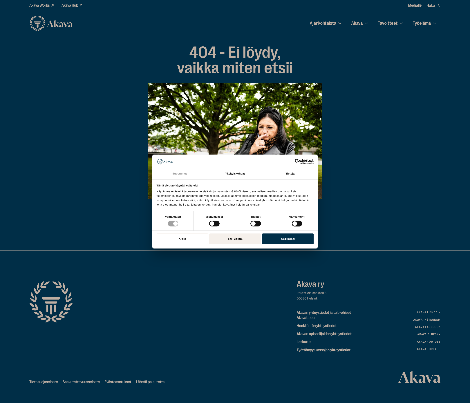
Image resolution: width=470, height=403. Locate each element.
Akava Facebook (428, 327)
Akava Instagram (427, 319)
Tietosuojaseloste (43, 382)
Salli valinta (235, 238)
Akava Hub (70, 5)
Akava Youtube (429, 341)
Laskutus (304, 342)
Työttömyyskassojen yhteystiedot (323, 350)
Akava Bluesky (429, 334)
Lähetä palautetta (150, 382)
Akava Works (39, 5)
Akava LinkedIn (429, 312)
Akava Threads (429, 349)
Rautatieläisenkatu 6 (312, 293)
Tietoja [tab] (290, 173)
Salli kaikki (288, 238)
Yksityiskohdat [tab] (235, 173)
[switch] (214, 223)
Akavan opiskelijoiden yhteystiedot (324, 334)
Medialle (415, 5)
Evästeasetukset (117, 382)
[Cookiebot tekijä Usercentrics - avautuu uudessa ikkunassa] (297, 161)
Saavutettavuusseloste (81, 382)
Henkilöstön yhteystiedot (317, 326)
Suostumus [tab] (180, 173)
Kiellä (182, 238)
